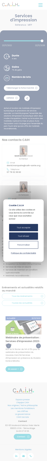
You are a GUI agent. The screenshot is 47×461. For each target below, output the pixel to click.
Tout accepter (23, 227)
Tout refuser (23, 236)
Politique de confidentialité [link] (23, 253)
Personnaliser (23, 244)
